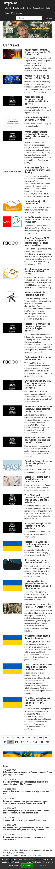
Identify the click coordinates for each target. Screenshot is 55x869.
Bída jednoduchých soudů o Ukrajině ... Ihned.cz (37, 636)
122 (34, 737)
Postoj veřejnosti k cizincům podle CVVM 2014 (37, 358)
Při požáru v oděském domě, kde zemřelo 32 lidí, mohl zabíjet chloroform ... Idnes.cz (37, 701)
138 (4, 742)
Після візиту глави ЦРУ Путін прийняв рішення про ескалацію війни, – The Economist (25, 783)
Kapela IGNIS (10, 13)
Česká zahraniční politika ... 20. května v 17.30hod (37, 118)
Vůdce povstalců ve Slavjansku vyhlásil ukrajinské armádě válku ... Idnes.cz (37, 100)
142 (29, 742)
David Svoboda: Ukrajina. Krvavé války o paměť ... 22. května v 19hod (37, 52)
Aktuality (8, 8)
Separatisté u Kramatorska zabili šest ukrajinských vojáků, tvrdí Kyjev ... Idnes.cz (37, 327)
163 (35, 742)
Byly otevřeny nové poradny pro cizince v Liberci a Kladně (37, 271)
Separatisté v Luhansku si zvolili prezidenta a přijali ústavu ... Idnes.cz (36, 544)
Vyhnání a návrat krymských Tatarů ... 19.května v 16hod (37, 605)
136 (40, 737)
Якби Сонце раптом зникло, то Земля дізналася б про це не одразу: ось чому (27, 773)
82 (22, 737)
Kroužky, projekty (19, 8)
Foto (48, 8)
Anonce (19, 13)
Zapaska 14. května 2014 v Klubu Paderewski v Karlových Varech (37, 479)
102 (28, 737)
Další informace (39, 865)
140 (16, 742)
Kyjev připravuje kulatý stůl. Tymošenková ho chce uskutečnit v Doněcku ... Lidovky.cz (37, 384)
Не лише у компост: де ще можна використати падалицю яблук (24, 838)
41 (13, 737)
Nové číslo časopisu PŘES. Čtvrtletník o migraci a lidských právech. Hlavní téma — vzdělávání (37, 241)
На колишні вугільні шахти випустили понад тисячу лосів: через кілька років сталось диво (26, 811)
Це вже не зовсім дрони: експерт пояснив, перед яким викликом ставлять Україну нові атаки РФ (25, 802)
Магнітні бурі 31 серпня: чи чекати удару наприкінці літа (26, 792)
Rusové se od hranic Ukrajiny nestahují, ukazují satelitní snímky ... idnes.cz (38, 408)
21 (8, 737)
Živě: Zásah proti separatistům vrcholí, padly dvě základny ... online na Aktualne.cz (37, 498)
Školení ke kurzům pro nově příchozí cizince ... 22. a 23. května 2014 (37, 219)
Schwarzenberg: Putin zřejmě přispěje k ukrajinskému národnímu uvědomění (38, 666)
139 (10, 742)
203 (47, 742)
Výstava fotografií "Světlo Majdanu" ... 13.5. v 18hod (36, 76)
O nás (29, 8)
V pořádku (27, 866)
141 (22, 742)
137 (46, 737)
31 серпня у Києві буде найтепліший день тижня (24, 820)
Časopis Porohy (39, 8)
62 (17, 737)
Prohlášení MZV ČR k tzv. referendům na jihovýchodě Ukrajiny (37, 170)
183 (41, 742)
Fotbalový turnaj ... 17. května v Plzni (35, 202)
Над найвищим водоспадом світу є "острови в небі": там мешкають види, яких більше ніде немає (26, 828)
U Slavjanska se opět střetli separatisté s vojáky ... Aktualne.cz (37, 525)
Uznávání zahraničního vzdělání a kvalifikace (35, 293)
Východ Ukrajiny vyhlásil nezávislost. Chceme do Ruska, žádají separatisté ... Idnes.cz (37, 135)
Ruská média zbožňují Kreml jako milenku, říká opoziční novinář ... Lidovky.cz (37, 440)
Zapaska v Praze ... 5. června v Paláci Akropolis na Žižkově (38, 463)
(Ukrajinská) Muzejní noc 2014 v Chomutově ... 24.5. (37, 561)
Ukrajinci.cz (10, 3)
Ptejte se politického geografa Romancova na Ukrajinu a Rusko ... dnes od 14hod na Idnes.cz (37, 584)
